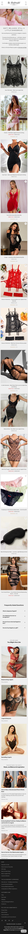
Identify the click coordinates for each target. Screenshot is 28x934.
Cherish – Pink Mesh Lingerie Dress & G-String (14, 132)
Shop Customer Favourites (7, 866)
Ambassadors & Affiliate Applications (9, 888)
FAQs (2, 895)
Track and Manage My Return (7, 901)
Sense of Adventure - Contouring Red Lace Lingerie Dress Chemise (14, 300)
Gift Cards (3, 869)
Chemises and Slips (22, 47)
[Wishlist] (2, 4)
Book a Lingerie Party (5, 873)
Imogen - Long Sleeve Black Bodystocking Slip (14, 257)
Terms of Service (5, 914)
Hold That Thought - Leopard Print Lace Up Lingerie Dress (14, 469)
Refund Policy (4, 912)
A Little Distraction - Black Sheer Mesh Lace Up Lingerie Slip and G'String (14, 386)
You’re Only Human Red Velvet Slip (14, 215)
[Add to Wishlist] (25, 56)
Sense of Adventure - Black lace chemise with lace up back (14, 343)
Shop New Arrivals (5, 864)
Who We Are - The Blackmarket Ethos (9, 882)
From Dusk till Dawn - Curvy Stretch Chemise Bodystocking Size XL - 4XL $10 (14, 593)
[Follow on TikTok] (12, 920)
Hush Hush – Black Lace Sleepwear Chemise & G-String (14, 174)
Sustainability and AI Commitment (8, 917)
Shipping (3, 899)
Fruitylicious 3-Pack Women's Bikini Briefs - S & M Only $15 (14, 509)
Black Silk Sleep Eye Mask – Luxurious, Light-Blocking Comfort (14, 551)
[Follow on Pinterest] (9, 920)
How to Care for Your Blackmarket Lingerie (12, 852)
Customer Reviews (5, 875)
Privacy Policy (4, 910)
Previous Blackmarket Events (7, 886)
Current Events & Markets (7, 884)
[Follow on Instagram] (5, 920)
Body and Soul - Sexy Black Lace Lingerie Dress (14, 429)
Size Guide (3, 897)
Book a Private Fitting (5, 871)
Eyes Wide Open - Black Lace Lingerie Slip (14, 90)
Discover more (4, 799)
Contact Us (3, 904)
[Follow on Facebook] (2, 920)
